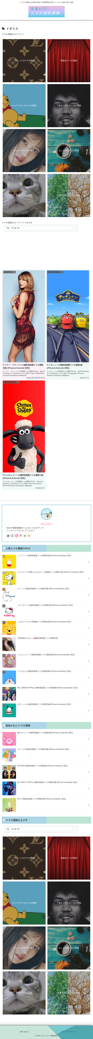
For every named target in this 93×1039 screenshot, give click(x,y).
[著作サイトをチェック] (8, 535)
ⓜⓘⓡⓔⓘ (46, 524)
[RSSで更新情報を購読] (29, 535)
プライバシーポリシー (69, 1032)
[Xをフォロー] (12, 535)
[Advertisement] (46, 251)
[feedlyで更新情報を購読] (25, 535)
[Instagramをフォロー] (16, 535)
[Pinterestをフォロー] (20, 535)
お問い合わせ (24, 1032)
